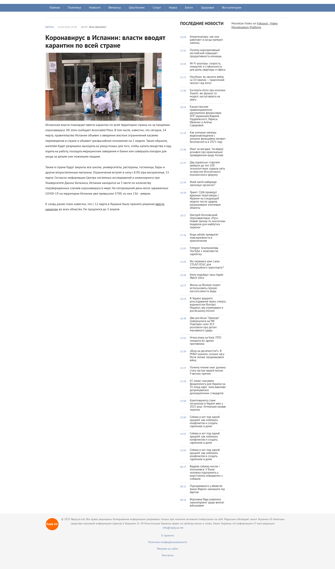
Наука (173, 8)
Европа (49, 27)
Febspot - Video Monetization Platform (254, 25)
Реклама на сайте (167, 549)
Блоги (189, 8)
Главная (54, 8)
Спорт (157, 8)
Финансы (114, 8)
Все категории (231, 8)
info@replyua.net (172, 528)
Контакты (167, 555)
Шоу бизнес (137, 8)
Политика (74, 8)
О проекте (167, 535)
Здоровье (207, 8)
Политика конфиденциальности (167, 542)
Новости (94, 8)
